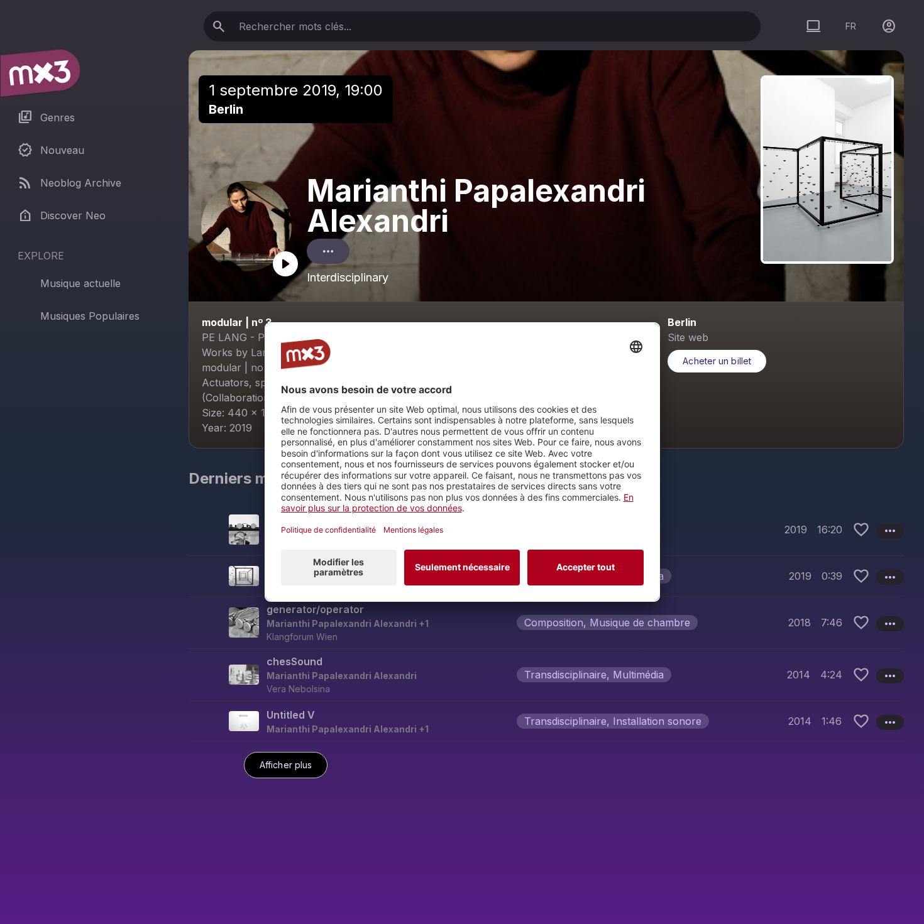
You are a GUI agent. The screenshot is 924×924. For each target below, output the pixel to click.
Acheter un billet (717, 361)
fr (850, 26)
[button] (546, 622)
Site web (688, 337)
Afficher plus (286, 764)
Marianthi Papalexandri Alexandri (476, 205)
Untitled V (291, 715)
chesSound (294, 661)
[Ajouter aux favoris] (861, 529)
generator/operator (315, 609)
